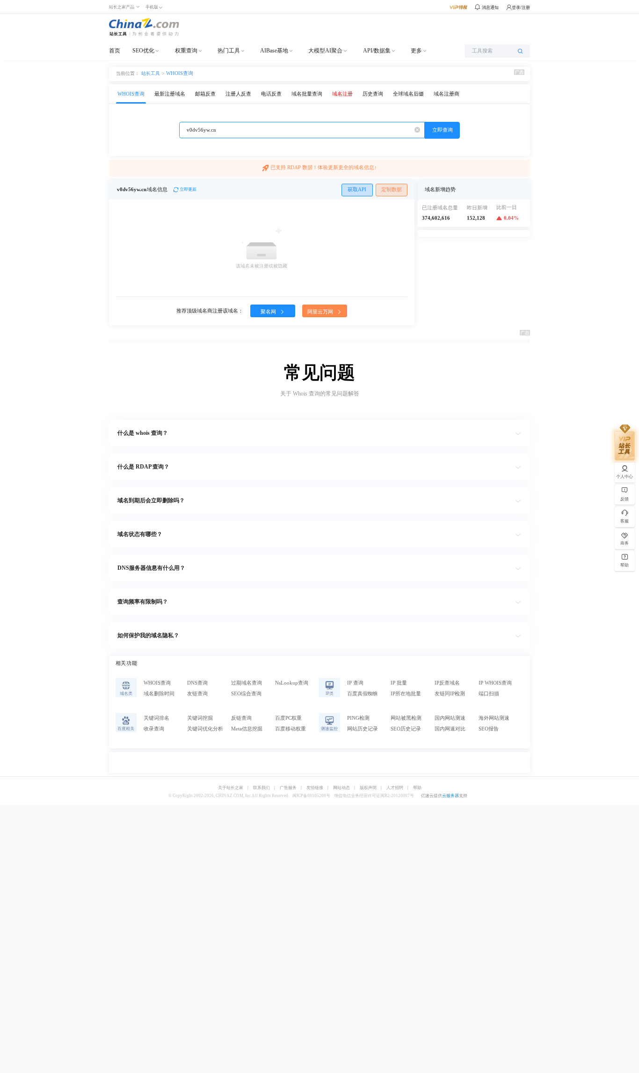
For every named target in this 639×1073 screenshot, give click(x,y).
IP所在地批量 (406, 693)
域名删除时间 (159, 693)
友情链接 (314, 788)
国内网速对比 (450, 728)
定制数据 (391, 189)
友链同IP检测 (450, 693)
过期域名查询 (246, 683)
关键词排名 (156, 718)
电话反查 (271, 94)
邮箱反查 (205, 94)
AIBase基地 (274, 50)
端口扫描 (489, 693)
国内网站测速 (450, 718)
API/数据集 (377, 50)
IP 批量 (399, 683)
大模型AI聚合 (325, 50)
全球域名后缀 (408, 94)
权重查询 (186, 50)
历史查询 (373, 94)
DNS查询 (197, 683)
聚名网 (269, 311)
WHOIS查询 (179, 73)
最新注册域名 (169, 94)
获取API (357, 189)
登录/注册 (521, 7)
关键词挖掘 (200, 718)
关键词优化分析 (205, 728)
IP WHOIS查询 (495, 683)
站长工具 (150, 73)
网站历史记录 (362, 728)
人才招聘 (394, 788)
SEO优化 (143, 50)
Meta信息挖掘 (246, 728)
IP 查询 (355, 683)
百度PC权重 (288, 718)
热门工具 (229, 50)
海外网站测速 (494, 718)
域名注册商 (446, 94)
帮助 (417, 788)
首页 (114, 50)
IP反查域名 (447, 683)
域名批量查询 (306, 94)
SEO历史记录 (406, 728)
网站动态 (341, 788)
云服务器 (450, 795)
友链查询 (197, 693)
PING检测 (358, 718)
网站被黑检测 (406, 718)
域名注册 (342, 94)
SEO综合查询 (246, 693)
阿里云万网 (320, 311)
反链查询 (241, 718)
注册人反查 (238, 94)
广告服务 (288, 788)
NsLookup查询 (291, 683)
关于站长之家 (230, 788)
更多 (416, 50)
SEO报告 (489, 728)
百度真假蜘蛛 (362, 693)
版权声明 (368, 788)
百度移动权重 (290, 728)
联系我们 (261, 788)
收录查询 (154, 728)
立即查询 (442, 130)
